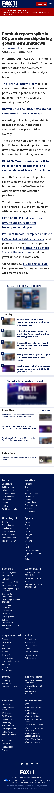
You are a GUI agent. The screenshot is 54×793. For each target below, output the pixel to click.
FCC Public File (8, 725)
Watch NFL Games (33, 707)
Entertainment (8, 496)
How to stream (8, 658)
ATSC (4, 737)
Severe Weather (31, 505)
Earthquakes (30, 496)
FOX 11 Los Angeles (26, 48)
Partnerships (7, 747)
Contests (6, 704)
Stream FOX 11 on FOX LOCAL (32, 573)
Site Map (6, 750)
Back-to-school (8, 531)
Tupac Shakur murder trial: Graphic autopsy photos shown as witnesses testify (33, 322)
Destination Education (7, 606)
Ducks (27, 547)
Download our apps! (10, 661)
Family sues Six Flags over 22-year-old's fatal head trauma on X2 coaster (34, 357)
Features (7, 568)
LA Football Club (32, 550)
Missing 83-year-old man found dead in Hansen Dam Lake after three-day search (32, 346)
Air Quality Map (31, 493)
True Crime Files (9, 585)
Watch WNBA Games (34, 739)
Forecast (28, 484)
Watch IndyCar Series (34, 725)
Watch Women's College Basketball (32, 734)
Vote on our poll (9, 537)
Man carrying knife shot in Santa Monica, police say (19, 458)
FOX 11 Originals (9, 572)
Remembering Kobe (10, 625)
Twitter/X (6, 655)
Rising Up (6, 613)
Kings (27, 544)
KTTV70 (5, 628)
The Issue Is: (7, 576)
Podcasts (6, 664)
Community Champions (7, 595)
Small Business (8, 683)
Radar (27, 490)
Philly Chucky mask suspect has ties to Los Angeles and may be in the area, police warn (33, 334)
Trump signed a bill (35, 263)
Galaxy (28, 559)
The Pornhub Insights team (19, 84)
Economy (6, 680)
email (37, 764)
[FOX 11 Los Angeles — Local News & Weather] (9, 4)
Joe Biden (29, 648)
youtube (32, 764)
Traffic (27, 487)
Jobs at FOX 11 (8, 719)
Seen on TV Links (9, 534)
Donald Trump (31, 645)
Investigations (8, 617)
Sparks (28, 562)
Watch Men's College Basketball (34, 729)
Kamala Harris (31, 655)
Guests (5, 522)
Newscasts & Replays (34, 578)
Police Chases (8, 490)
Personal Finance (9, 686)
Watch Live (41, 4)
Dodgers (28, 534)
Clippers (28, 531)
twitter (22, 764)
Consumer (6, 499)
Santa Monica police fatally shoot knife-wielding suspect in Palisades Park (18, 415)
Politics (5, 506)
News (37, 48)
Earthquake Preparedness (31, 500)
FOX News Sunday (10, 509)
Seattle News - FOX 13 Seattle (33, 692)
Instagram (6, 642)
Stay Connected (11, 635)
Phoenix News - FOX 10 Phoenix (33, 687)
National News (8, 493)
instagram (27, 764)
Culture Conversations (8, 621)
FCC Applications (9, 728)
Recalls (5, 502)
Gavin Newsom (31, 651)
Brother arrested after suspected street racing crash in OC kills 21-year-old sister (34, 369)
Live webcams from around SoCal (33, 585)
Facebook (6, 639)
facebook (17, 764)
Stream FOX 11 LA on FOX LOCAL (24, 286)
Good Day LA (9, 518)
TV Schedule (7, 713)
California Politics (32, 639)
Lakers (28, 528)
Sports (29, 518)
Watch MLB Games (33, 716)
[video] (45, 460)
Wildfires (28, 508)
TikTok (5, 645)
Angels (28, 537)
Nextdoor (6, 651)
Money (6, 676)
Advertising (6, 722)
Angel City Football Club (33, 554)
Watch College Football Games (31, 711)
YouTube (6, 648)
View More (45, 410)
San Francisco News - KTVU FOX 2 (34, 681)
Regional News (33, 676)
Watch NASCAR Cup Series (33, 720)
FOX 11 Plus (7, 740)
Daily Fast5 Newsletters (7, 668)
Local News (8, 410)
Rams (27, 522)
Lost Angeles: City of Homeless (11, 589)
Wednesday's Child (10, 582)
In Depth (5, 579)
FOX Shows (7, 716)
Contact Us (7, 743)
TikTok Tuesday (9, 541)
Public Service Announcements (9, 733)
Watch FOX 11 (33, 568)
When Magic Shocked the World (11, 600)
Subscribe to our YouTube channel (25, 381)
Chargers (29, 525)
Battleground (30, 658)
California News (8, 487)
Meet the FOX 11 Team (9, 708)
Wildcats (28, 541)
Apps (27, 581)
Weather (30, 480)
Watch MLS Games (33, 742)
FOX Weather (30, 511)
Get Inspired (7, 610)
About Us (7, 700)
